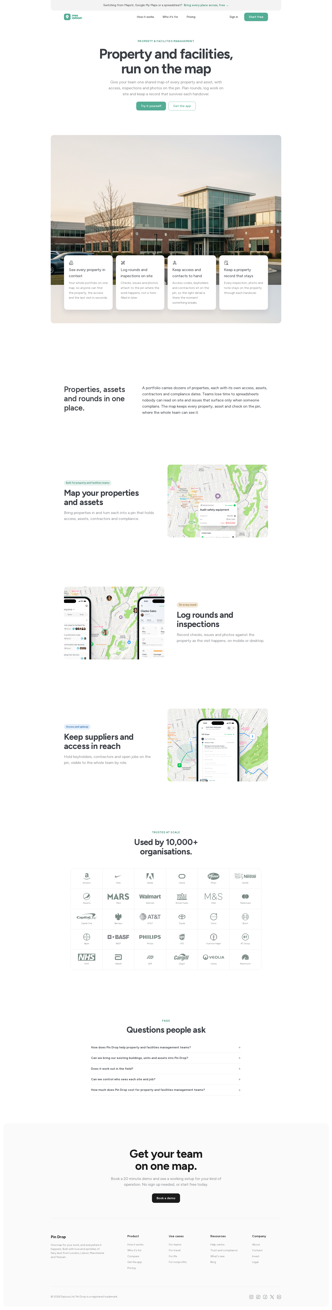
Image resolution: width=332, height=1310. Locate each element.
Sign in (234, 17)
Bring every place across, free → (206, 5)
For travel (174, 1250)
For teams (175, 1244)
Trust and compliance (223, 1250)
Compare (133, 1256)
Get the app (182, 106)
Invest (255, 1256)
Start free (256, 17)
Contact (257, 1250)
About (256, 1244)
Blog (213, 1262)
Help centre (217, 1244)
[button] (166, 1047)
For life (173, 1256)
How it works (145, 17)
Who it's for (170, 17)
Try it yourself (151, 106)
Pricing (191, 17)
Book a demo (166, 1198)
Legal (255, 1262)
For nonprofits (178, 1262)
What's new (217, 1256)
